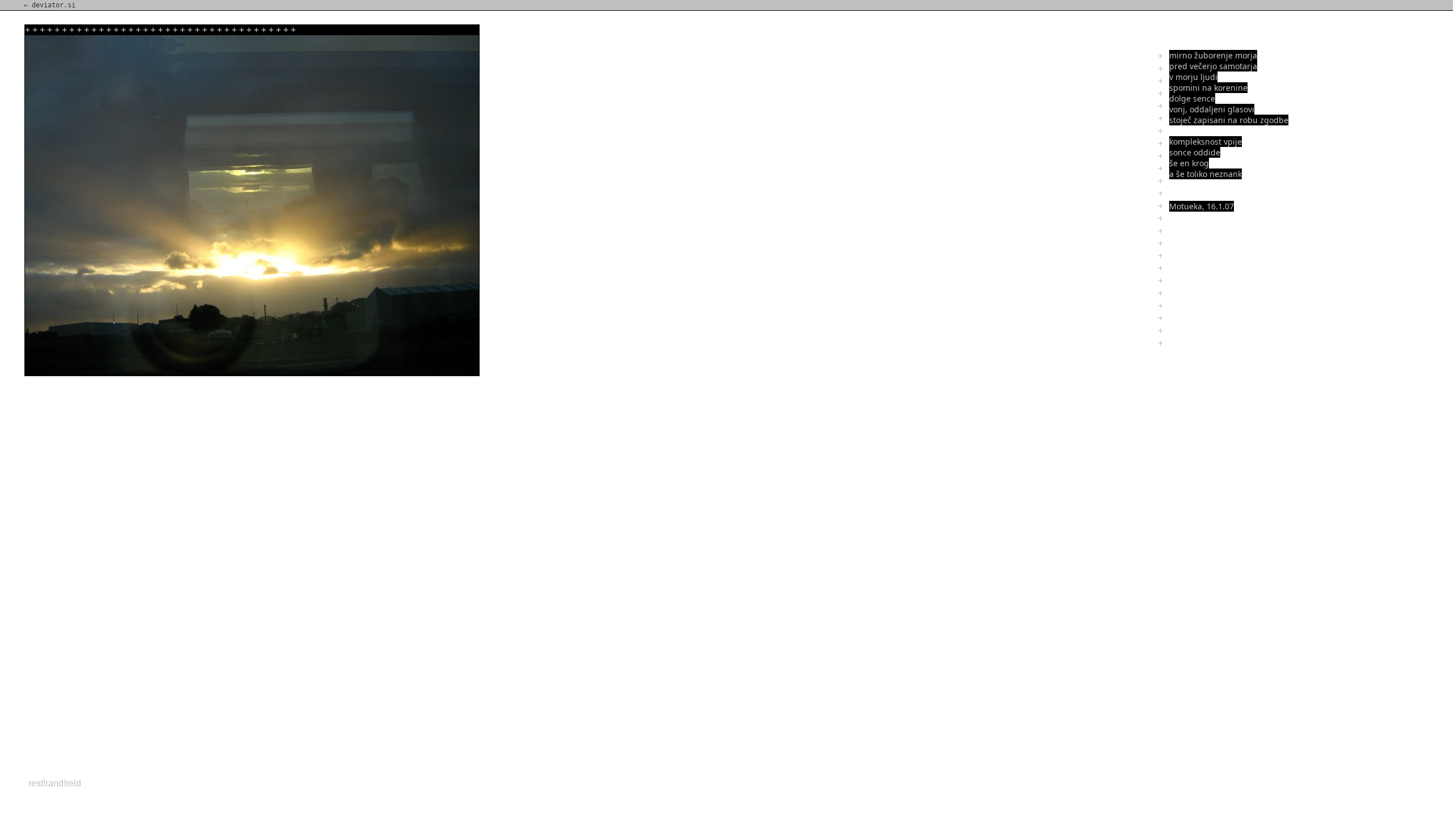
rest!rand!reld (54, 783)
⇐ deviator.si (49, 5)
